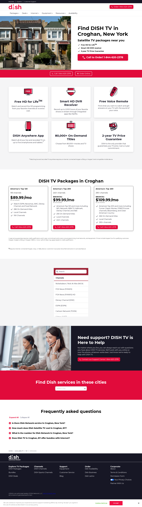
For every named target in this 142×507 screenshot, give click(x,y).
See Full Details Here (49, 493)
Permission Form (117, 476)
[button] (85, 388)
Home (11, 451)
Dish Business (91, 472)
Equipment (64, 469)
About (113, 469)
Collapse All (24, 417)
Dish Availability (91, 469)
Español (19, 1)
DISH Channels (40, 469)
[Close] (138, 503)
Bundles (12, 472)
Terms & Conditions (118, 472)
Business (11, 1)
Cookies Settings (101, 503)
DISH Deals (13, 476)
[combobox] (68, 388)
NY (27, 451)
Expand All (14, 417)
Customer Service (67, 472)
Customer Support (30, 1)
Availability (19, 451)
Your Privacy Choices (123, 480)
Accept (116, 503)
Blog (61, 476)
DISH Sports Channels (43, 472)
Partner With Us (117, 483)
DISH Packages (15, 469)
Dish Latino (89, 476)
